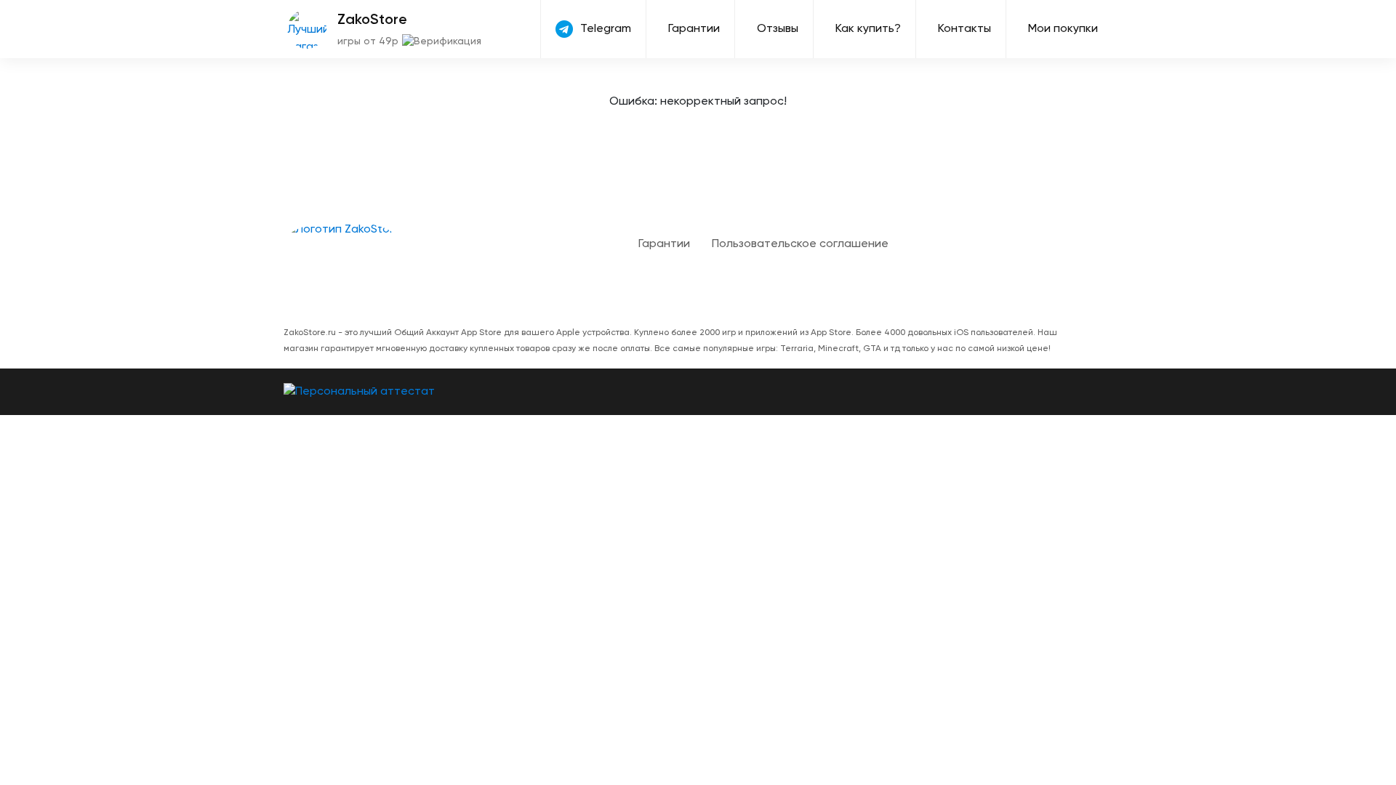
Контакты (964, 29)
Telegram (605, 29)
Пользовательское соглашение (800, 244)
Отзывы (777, 29)
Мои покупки (1063, 29)
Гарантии (694, 29)
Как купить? (868, 29)
